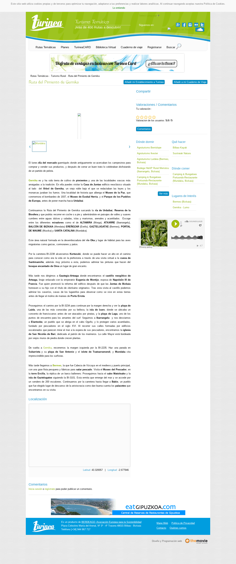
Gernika (47, 347)
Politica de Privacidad (183, 523)
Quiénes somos (178, 528)
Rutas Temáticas (39, 76)
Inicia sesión (35, 489)
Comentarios (144, 129)
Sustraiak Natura (182, 153)
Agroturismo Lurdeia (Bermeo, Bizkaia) (153, 161)
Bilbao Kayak (180, 147)
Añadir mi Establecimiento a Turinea (144, 82)
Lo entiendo (119, 7)
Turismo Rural (58, 76)
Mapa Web (162, 523)
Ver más (163, 193)
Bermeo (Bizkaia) (182, 201)
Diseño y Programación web (167, 540)
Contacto (161, 528)
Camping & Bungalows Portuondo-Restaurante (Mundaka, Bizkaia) (149, 180)
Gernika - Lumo (181, 207)
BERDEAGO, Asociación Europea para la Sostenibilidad (111, 522)
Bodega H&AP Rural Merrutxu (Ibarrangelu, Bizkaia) (153, 170)
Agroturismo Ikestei (147, 153)
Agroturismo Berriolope (149, 147)
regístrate (50, 489)
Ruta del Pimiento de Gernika (84, 76)
